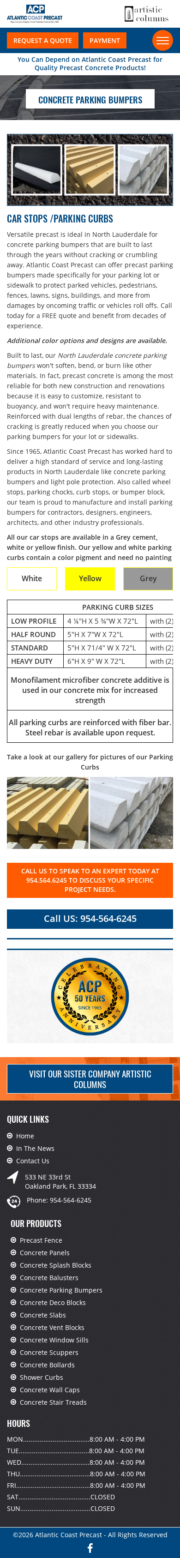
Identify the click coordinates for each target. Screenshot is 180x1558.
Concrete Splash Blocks (55, 1265)
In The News (35, 1148)
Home (25, 1135)
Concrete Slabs (43, 1315)
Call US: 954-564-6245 (90, 918)
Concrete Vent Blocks (52, 1327)
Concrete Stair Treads (53, 1402)
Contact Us (32, 1160)
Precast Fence (41, 1240)
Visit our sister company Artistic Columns (90, 1078)
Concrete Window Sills (54, 1339)
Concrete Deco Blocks (53, 1302)
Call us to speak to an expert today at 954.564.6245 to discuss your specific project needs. (90, 880)
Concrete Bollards (47, 1364)
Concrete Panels (45, 1252)
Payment (105, 40)
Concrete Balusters (49, 1277)
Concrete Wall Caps (50, 1389)
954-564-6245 (70, 1200)
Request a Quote (42, 40)
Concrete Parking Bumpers (61, 1290)
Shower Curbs (41, 1377)
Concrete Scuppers (49, 1352)
